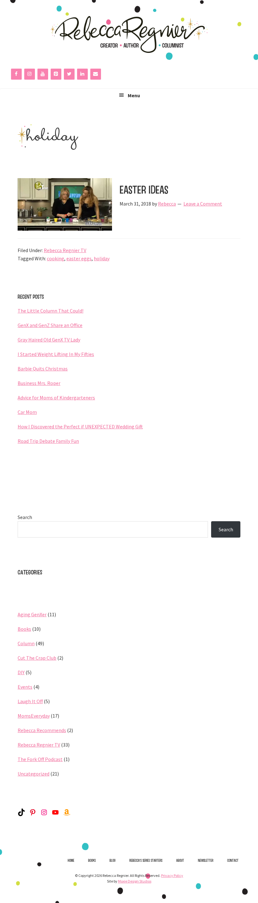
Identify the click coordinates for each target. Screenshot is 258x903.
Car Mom (27, 412)
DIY (21, 672)
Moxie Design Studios (134, 881)
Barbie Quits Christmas (43, 368)
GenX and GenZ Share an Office (50, 325)
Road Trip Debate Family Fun (48, 441)
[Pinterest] (56, 74)
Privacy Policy (172, 875)
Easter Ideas (144, 189)
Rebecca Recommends (42, 730)
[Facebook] (16, 74)
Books (24, 629)
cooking (55, 258)
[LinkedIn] (82, 74)
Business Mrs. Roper (39, 383)
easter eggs (79, 258)
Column (26, 643)
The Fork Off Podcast (40, 759)
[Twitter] (69, 74)
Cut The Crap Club (37, 658)
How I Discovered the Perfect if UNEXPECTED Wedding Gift (80, 426)
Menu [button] (134, 95)
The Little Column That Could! (50, 311)
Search (25, 517)
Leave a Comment (202, 203)
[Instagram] (29, 74)
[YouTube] (42, 74)
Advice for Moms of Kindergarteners (56, 397)
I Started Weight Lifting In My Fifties (56, 354)
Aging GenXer (32, 614)
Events (25, 687)
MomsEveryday (34, 716)
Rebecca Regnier (129, 34)
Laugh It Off (30, 701)
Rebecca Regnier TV (65, 250)
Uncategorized (33, 773)
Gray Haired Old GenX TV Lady (49, 339)
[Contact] (95, 74)
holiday (101, 258)
